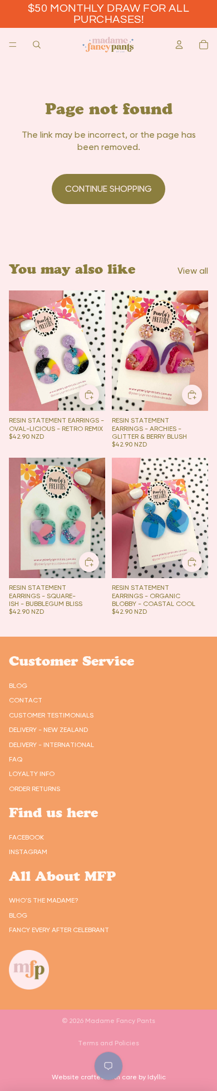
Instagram (28, 852)
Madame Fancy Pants (120, 1021)
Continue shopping (108, 188)
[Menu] (13, 44)
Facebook (26, 837)
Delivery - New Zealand (48, 730)
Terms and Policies (108, 1043)
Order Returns (34, 789)
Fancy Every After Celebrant (59, 930)
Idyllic (156, 1077)
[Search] (36, 44)
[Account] (179, 44)
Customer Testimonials (51, 715)
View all (192, 270)
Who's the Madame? (43, 900)
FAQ (15, 759)
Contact (25, 700)
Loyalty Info (32, 774)
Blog (18, 686)
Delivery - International (51, 745)
